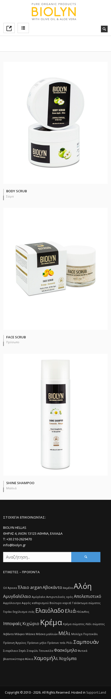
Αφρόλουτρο (12, 603)
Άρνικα (12, 588)
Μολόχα (76, 634)
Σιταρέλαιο (10, 651)
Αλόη (83, 586)
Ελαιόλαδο (49, 610)
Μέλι (64, 633)
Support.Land (96, 692)
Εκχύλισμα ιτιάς (24, 612)
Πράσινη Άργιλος (14, 643)
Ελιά (70, 610)
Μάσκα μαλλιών (47, 634)
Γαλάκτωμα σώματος (86, 603)
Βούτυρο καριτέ (60, 603)
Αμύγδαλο (38, 597)
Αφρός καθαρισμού (35, 603)
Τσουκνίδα (46, 651)
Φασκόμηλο (65, 650)
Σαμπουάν (86, 641)
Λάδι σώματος (95, 624)
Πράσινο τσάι (56, 643)
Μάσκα (30, 634)
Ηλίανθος (82, 612)
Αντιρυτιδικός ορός (59, 597)
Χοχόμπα (67, 658)
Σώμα (10, 196)
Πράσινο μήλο (36, 643)
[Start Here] (9, 28)
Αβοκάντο (52, 587)
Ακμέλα (68, 588)
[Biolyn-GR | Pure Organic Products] (55, 11)
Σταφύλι (32, 651)
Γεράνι (7, 612)
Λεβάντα (8, 634)
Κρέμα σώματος (74, 624)
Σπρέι (22, 651)
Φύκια (29, 659)
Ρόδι (69, 643)
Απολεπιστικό (87, 596)
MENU (23, 28)
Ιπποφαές (12, 623)
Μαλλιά (11, 488)
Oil (5, 588)
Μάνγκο (19, 634)
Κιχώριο (30, 623)
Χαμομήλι (46, 658)
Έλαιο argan (30, 587)
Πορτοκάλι (90, 634)
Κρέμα (51, 622)
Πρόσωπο (12, 342)
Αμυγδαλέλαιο (17, 596)
